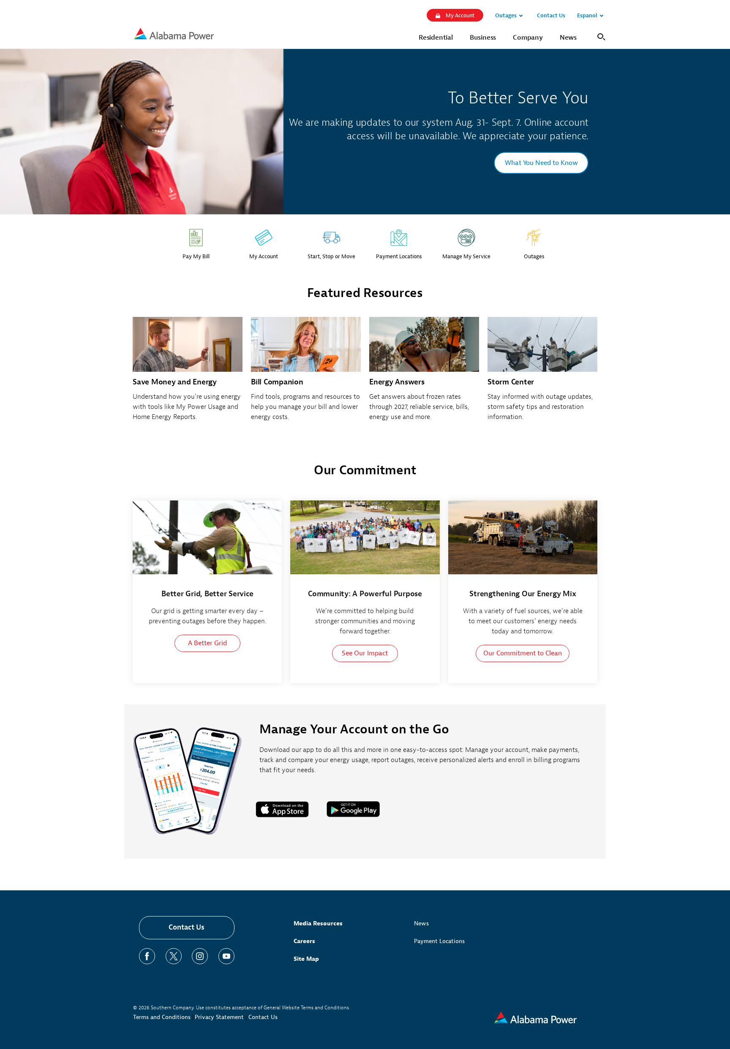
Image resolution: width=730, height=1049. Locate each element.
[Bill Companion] (306, 373)
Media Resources (318, 923)
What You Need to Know (541, 163)
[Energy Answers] (424, 373)
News (421, 923)
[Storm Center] (542, 373)
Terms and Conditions (162, 1017)
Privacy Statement (219, 1017)
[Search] (600, 36)
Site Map (306, 958)
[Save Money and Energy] (187, 373)
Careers (304, 941)
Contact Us (186, 927)
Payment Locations (439, 941)
